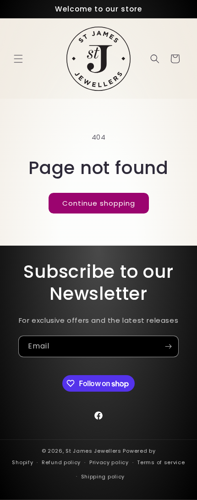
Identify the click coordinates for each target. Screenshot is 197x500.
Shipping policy (103, 476)
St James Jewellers (93, 451)
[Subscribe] (168, 346)
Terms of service (161, 462)
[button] (18, 59)
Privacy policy (109, 462)
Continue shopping (98, 203)
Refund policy (61, 462)
